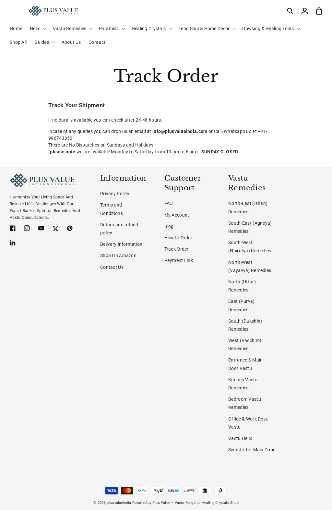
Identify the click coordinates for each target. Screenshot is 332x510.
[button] (290, 11)
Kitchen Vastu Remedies (243, 383)
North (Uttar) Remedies (242, 285)
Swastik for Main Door (251, 449)
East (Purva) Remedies (241, 305)
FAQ (168, 203)
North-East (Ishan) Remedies (247, 207)
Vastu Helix (240, 438)
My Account (176, 215)
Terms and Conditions (111, 209)
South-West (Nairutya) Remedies (249, 246)
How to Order (178, 237)
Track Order (176, 249)
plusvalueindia (119, 503)
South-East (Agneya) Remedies (250, 227)
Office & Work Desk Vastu (248, 423)
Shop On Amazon (118, 255)
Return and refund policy (119, 228)
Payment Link (178, 260)
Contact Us (112, 267)
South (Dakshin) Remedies (245, 325)
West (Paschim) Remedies (244, 344)
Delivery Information (121, 244)
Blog (169, 226)
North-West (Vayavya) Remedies (249, 266)
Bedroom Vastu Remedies (244, 403)
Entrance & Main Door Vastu (245, 364)
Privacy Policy (114, 193)
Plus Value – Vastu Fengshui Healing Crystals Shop (195, 503)
